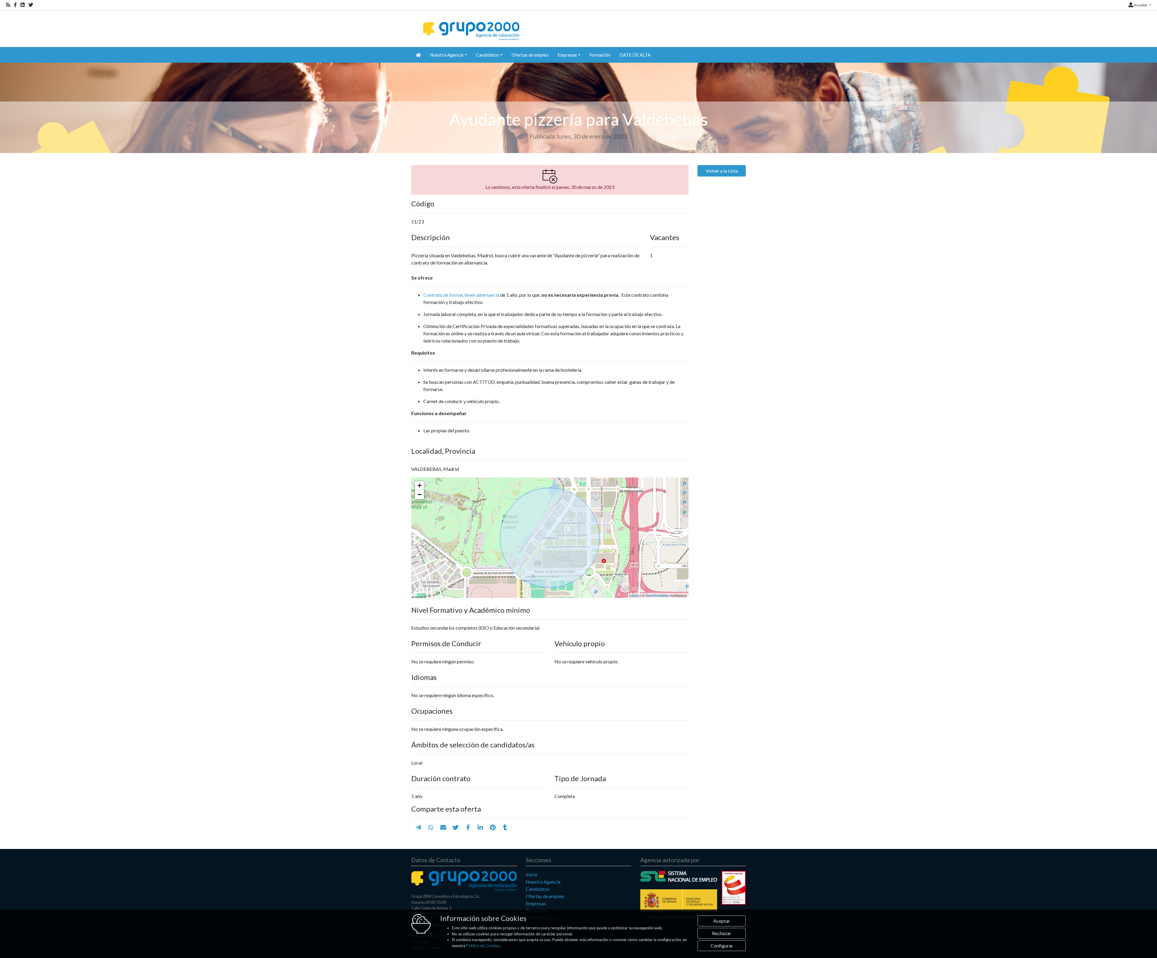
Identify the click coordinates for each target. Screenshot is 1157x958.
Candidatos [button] (487, 55)
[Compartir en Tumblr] (505, 827)
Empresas (536, 903)
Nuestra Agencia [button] (446, 55)
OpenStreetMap (657, 595)
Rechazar (721, 933)
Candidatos (538, 889)
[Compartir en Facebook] (468, 827)
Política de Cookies (483, 945)
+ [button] (420, 485)
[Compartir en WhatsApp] (431, 827)
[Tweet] (456, 827)
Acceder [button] (1140, 5)
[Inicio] (470, 26)
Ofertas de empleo (530, 55)
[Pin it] (493, 827)
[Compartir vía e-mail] (443, 827)
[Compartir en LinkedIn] (480, 827)
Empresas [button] (567, 55)
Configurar (721, 945)
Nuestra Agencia (543, 881)
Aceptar (721, 921)
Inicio (531, 874)
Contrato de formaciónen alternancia (461, 295)
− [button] (420, 494)
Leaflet (634, 595)
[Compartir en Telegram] (418, 827)
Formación (599, 55)
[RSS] (8, 5)
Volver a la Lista (722, 171)
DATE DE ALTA (635, 55)
